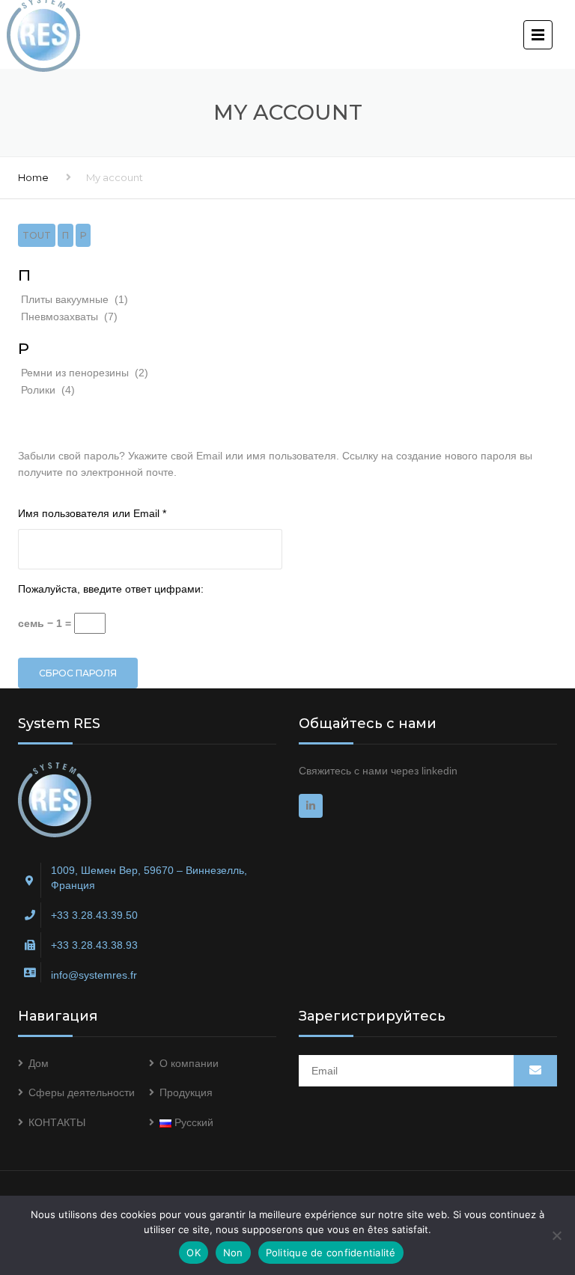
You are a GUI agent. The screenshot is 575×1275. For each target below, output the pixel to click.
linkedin (439, 771)
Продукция (186, 1092)
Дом (38, 1063)
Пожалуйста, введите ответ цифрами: (111, 589)
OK (193, 1253)
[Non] (556, 1235)
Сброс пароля (78, 673)
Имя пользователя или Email (124, 513)
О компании (189, 1063)
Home (33, 177)
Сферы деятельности (81, 1092)
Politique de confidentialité (331, 1253)
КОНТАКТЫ (56, 1122)
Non (233, 1253)
